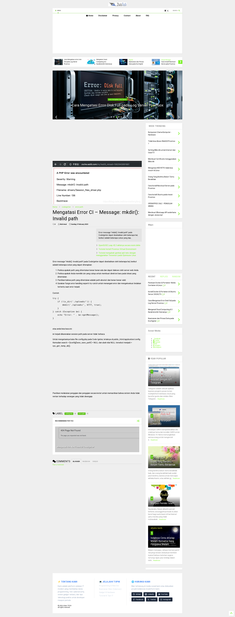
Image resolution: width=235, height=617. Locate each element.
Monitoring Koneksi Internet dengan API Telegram (161, 379)
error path (79, 207)
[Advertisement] (117, 36)
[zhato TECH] (117, 5)
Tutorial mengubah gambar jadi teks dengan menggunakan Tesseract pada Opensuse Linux (116, 254)
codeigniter (66, 207)
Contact (127, 16)
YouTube (164, 594)
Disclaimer (102, 16)
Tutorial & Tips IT (106, 596)
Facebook (139, 599)
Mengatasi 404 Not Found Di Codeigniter (75, 447)
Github (138, 594)
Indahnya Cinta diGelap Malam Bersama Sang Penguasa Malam (163, 541)
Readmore (161, 399)
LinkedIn (151, 594)
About (138, 16)
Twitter (153, 599)
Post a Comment (58, 465)
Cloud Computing (117, 99)
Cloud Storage (166, 60)
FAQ (147, 16)
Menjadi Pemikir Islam (162, 503)
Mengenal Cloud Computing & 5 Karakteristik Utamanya (104, 62)
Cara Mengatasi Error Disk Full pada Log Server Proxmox (72, 62)
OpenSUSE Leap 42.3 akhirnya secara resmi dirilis (119, 245)
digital (131, 60)
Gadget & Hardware (107, 592)
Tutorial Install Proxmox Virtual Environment (117, 249)
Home (90, 16)
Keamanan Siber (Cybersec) (110, 589)
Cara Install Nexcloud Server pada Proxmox (168, 63)
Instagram (167, 599)
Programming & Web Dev (109, 586)
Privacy (115, 16)
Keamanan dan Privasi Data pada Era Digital (136, 63)
